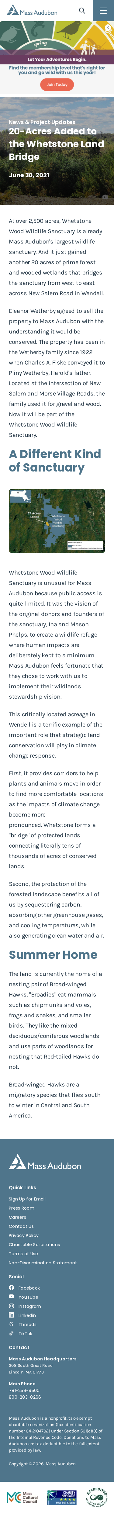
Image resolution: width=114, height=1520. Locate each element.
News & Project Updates (42, 122)
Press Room (21, 1208)
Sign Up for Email (27, 1199)
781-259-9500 (24, 1390)
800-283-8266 (25, 1397)
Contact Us (21, 1226)
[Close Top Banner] (108, 27)
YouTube (28, 1297)
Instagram (30, 1306)
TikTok (26, 1334)
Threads (27, 1324)
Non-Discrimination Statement (43, 1263)
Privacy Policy (24, 1235)
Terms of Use (23, 1254)
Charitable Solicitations (34, 1245)
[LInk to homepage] (32, 9)
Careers (17, 1217)
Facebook (29, 1288)
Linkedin (27, 1315)
